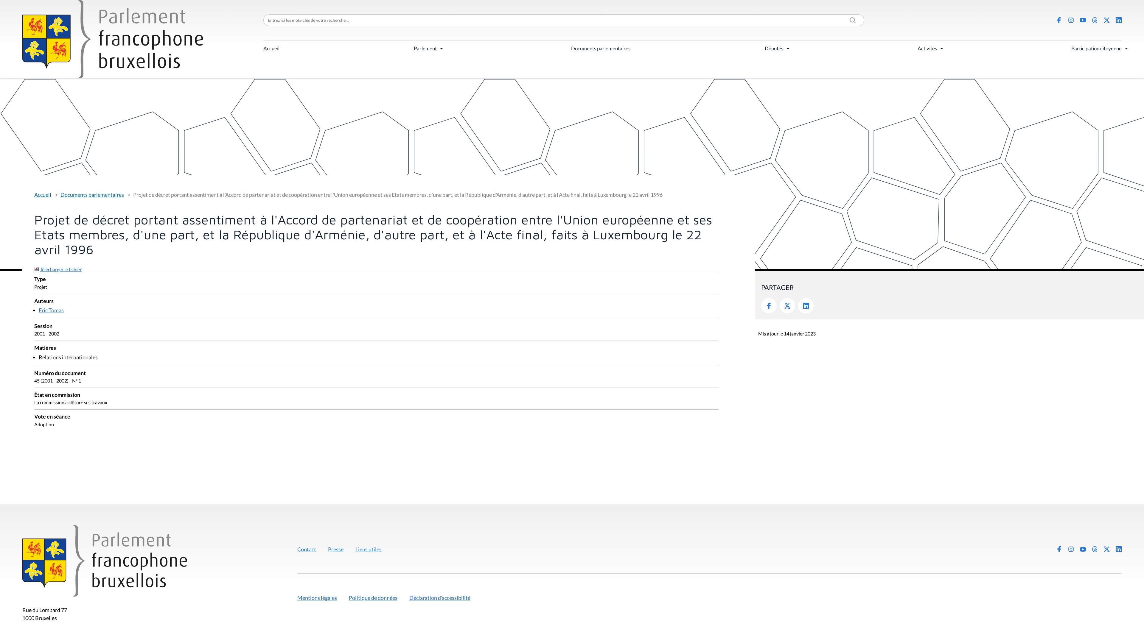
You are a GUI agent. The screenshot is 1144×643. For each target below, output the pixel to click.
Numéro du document (60, 373)
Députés (774, 48)
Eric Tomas (51, 310)
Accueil (271, 48)
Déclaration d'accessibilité (439, 597)
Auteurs (44, 301)
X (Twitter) (1107, 20)
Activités (927, 48)
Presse (335, 549)
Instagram (1071, 20)
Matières (45, 348)
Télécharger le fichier (61, 269)
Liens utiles (368, 549)
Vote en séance (52, 417)
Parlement (425, 48)
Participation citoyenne (1096, 48)
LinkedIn (1119, 20)
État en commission (57, 395)
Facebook (1059, 20)
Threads (1095, 20)
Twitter (787, 305)
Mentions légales (317, 597)
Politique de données (373, 597)
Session (43, 326)
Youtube (1083, 20)
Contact (306, 549)
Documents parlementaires (600, 48)
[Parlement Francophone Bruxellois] (112, 39)
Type (40, 279)
